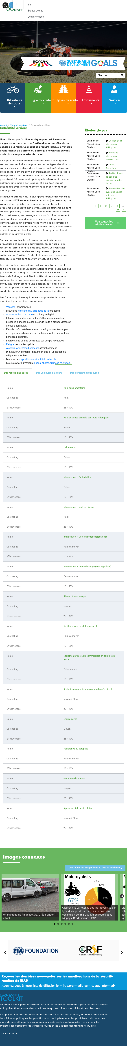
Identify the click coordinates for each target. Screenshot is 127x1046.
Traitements (90, 99)
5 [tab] (69, 924)
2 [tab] (58, 924)
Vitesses (10, 307)
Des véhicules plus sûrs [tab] (49, 372)
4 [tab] (65, 924)
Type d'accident (42, 99)
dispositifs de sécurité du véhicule (37, 359)
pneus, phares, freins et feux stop (52, 363)
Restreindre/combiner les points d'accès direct (88, 689)
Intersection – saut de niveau (79, 507)
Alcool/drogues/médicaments (22, 348)
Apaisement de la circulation (78, 808)
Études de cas (35, 10)
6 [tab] (72, 924)
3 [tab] (62, 924)
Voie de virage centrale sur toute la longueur (86, 417)
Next (121, 896)
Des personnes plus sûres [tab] (84, 372)
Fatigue (10, 344)
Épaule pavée (70, 719)
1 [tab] (54, 924)
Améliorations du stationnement (80, 626)
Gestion (114, 99)
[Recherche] (122, 75)
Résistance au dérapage (76, 748)
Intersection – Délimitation (77, 477)
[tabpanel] (63, 608)
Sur (30, 4)
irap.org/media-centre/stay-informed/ (89, 986)
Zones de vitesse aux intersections (112, 156)
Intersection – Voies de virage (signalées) (85, 536)
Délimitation (70, 447)
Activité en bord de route (19, 314)
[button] (5, 952)
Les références (36, 16)
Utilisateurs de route (14, 101)
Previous (5, 896)
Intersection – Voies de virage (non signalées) (87, 566)
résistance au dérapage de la (33, 310)
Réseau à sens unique (75, 596)
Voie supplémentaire (74, 388)
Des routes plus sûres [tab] (16, 372)
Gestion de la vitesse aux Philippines (114, 144)
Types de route (67, 99)
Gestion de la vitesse (74, 778)
